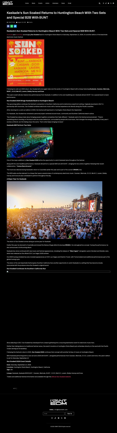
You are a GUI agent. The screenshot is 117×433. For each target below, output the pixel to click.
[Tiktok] (106, 3)
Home (27, 3)
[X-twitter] (111, 3)
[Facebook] (113, 3)
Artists (47, 3)
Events (40, 3)
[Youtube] (108, 3)
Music (33, 3)
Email (69, 3)
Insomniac (19, 34)
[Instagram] (103, 3)
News (63, 3)
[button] (8, 26)
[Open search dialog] (99, 3)
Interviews (55, 3)
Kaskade (10, 34)
